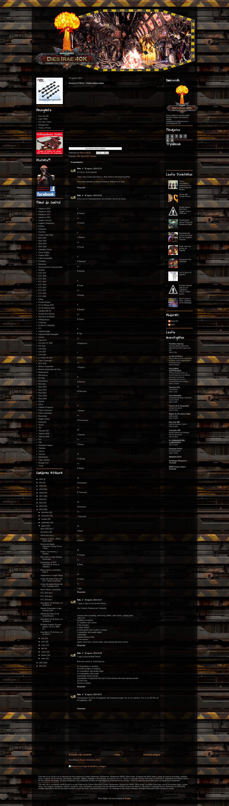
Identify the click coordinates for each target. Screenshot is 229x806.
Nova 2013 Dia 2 (47, 529)
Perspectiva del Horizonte (185, 260)
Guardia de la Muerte (46, 314)
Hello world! (173, 416)
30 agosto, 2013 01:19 (93, 195)
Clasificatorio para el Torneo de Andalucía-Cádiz (185, 222)
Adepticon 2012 (44, 209)
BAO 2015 (42, 241)
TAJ (39, 428)
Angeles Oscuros (45, 220)
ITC (39, 328)
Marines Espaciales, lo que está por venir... (51, 609)
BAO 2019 (42, 247)
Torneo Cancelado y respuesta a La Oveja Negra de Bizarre (185, 185)
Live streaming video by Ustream (95, 148)
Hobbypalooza (43, 320)
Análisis (41, 226)
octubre (44, 519)
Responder (81, 188)
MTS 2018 (42, 364)
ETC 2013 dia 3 (46, 593)
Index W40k (43, 119)
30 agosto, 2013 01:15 (93, 169)
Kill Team (42, 346)
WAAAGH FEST (175, 457)
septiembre (45, 522)
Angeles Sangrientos (46, 223)
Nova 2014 (42, 390)
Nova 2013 (85, 156)
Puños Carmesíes (45, 410)
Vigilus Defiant (44, 460)
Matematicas (43, 372)
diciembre (45, 512)
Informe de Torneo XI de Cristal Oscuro (50, 615)
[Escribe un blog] (100, 153)
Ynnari (40, 466)
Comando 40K (174, 430)
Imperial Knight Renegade (48, 334)
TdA (40, 442)
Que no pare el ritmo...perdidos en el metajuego (185, 301)
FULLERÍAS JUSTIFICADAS (175, 370)
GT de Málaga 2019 (46, 305)
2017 (41, 496)
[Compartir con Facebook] (105, 153)
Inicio (117, 754)
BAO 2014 (42, 238)
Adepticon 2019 (44, 217)
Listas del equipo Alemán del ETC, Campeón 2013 (52, 585)
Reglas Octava (44, 419)
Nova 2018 (42, 396)
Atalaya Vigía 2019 (45, 235)
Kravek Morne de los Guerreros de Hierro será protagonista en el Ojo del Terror (180, 361)
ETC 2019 (42, 296)
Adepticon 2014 (44, 212)
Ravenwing (42, 416)
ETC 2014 (42, 285)
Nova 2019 (42, 399)
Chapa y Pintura (44, 128)
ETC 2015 (42, 287)
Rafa (79, 169)
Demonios (42, 264)
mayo (43, 645)
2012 (41, 663)
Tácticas (41, 454)
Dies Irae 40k (43, 116)
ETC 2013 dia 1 (46, 600)
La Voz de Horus (175, 356)
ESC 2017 (42, 273)
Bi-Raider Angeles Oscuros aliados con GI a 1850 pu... (51, 627)
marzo (44, 652)
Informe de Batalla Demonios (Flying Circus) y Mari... (51, 546)
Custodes (42, 261)
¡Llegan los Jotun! (175, 408)
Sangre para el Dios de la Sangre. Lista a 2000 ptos (185, 210)
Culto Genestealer (45, 258)
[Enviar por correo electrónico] (97, 153)
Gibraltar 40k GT (44, 311)
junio (43, 642)
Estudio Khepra (44, 302)
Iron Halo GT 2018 (45, 343)
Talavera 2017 (43, 431)
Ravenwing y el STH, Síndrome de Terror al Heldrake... (50, 564)
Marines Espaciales (46, 366)
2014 (41, 506)
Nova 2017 (42, 393)
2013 (41, 509)
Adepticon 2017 (44, 214)
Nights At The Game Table (179, 414)
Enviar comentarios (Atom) (90, 760)
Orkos (40, 404)
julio (43, 638)
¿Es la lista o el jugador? (185, 274)
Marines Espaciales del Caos (49, 369)
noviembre (45, 516)
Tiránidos (41, 448)
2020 (41, 486)
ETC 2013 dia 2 (46, 596)
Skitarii (41, 425)
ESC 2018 (42, 276)
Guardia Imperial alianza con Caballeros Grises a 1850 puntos (185, 289)
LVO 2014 (42, 349)
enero (43, 658)
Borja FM (174, 321)
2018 (41, 493)
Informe (41, 337)
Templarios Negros (45, 445)
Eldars (40, 299)
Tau (39, 439)
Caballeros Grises (45, 250)
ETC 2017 (42, 290)
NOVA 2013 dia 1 (47, 535)
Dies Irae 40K (174, 422)
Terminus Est (174, 387)
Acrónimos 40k (46, 532)
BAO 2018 (42, 244)
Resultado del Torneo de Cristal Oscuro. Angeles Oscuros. (185, 236)
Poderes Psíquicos (45, 407)
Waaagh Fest (43, 125)
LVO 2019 (42, 355)
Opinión (41, 401)
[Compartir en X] (102, 153)
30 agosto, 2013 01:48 (93, 653)
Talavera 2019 (43, 437)
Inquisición (42, 340)
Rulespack (42, 422)
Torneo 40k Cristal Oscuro (184, 195)
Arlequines (42, 229)
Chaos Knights (44, 252)
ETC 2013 (42, 282)
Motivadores (43, 381)
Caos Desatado (175, 396)
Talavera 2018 (43, 434)
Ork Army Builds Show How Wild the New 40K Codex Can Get (179, 348)
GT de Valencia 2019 (46, 308)
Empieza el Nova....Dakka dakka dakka (51, 540)
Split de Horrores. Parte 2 (178, 424)
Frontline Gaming (176, 344)
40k (78, 156)
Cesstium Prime (175, 449)
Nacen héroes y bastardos (51, 590)
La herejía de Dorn (45, 358)
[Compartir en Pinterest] (107, 153)
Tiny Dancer (173, 389)
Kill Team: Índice (44, 122)
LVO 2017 (42, 352)
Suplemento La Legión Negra (52, 575)
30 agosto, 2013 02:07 (93, 694)
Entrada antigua (151, 754)
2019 (41, 489)
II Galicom (42, 323)
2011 (41, 666)
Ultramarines (43, 457)
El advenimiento (175, 451)
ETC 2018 (42, 293)
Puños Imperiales (45, 413)
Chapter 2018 (43, 255)
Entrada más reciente (80, 754)
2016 (41, 499)
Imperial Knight (44, 331)
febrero (44, 655)
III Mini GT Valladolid (46, 325)
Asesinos (42, 232)
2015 (41, 503)
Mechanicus (43, 375)
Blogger (128, 798)
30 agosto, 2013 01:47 (93, 600)
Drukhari (41, 270)
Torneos (93, 156)
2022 (41, 479)
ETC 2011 (42, 279)
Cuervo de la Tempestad (179, 406)
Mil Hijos (41, 378)
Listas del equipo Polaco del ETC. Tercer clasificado (51, 580)
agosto (44, 526)
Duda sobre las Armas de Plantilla (185, 248)
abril (43, 648)
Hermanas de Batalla (46, 317)
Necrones (42, 384)
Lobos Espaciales (45, 361)
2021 (41, 483)
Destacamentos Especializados (50, 267)
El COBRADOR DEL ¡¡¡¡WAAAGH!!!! (177, 442)
